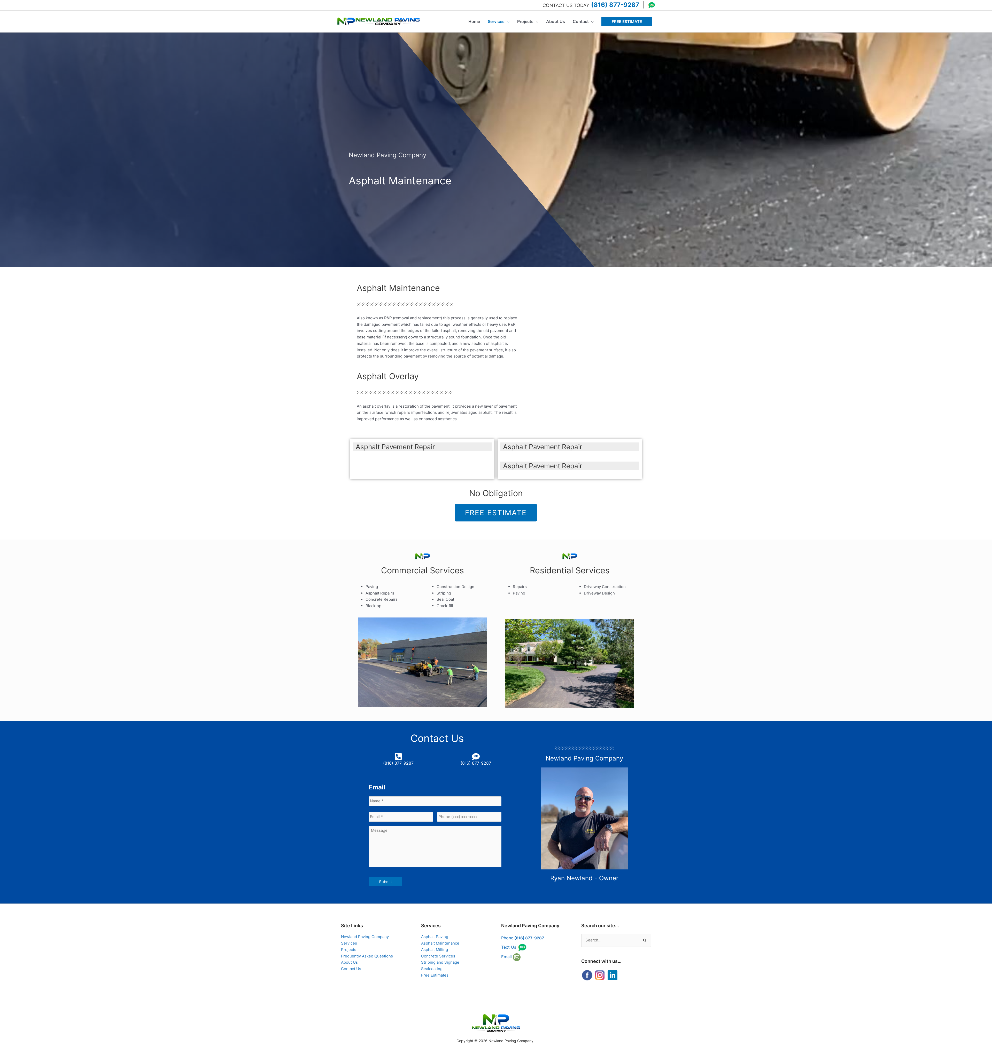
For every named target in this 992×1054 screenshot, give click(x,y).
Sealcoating (432, 968)
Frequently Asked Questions (367, 956)
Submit (385, 881)
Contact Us (351, 968)
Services (349, 943)
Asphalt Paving (434, 936)
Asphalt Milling (434, 949)
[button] (626, 21)
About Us (349, 962)
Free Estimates (434, 975)
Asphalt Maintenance (440, 943)
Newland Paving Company (365, 936)
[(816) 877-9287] (398, 756)
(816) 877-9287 (615, 5)
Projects (348, 949)
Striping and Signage (440, 962)
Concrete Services (438, 956)
